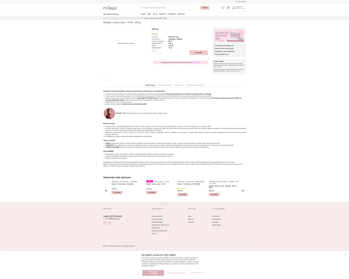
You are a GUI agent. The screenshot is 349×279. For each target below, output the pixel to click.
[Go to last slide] (106, 190)
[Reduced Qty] (153, 53)
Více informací (165, 85)
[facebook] (104, 223)
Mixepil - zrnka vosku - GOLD (156, 184)
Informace (150, 85)
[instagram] (109, 223)
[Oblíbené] (222, 8)
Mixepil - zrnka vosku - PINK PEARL (188, 184)
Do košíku (117, 192)
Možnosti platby (157, 222)
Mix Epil (105, 18)
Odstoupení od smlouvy (160, 225)
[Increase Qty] (161, 53)
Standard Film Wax (136, 18)
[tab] (162, 203)
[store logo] (110, 7)
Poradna (191, 222)
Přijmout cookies (153, 273)
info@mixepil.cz (114, 219)
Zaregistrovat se (240, 8)
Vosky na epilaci (115, 18)
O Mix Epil (215, 216)
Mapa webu (216, 225)
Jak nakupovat (157, 216)
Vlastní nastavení (176, 273)
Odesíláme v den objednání (224, 51)
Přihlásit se (238, 7)
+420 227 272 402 (112, 216)
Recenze (179, 85)
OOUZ (154, 234)
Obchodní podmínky (159, 231)
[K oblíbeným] (208, 58)
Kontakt (215, 222)
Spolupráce (216, 219)
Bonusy (190, 219)
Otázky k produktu (195, 85)
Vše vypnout (197, 273)
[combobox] (170, 8)
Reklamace (156, 228)
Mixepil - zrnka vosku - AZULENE (122, 184)
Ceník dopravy (157, 219)
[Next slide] (242, 190)
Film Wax (125, 18)
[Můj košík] (228, 8)
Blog (189, 216)
